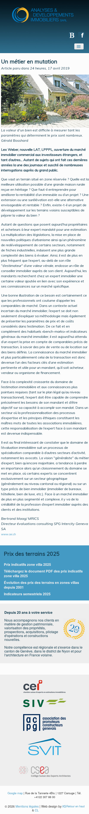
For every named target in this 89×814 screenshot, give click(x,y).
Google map (15, 793)
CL (37, 810)
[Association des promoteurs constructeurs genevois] (44, 722)
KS (64, 806)
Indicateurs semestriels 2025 (27, 593)
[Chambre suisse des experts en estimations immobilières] (44, 686)
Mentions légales (27, 806)
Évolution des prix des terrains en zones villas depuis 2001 (41, 585)
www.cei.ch (8, 534)
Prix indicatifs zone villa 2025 (27, 564)
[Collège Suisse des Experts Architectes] (45, 769)
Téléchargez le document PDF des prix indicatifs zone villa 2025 (43, 573)
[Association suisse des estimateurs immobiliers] (44, 702)
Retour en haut (75, 806)
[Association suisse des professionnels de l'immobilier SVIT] (45, 746)
